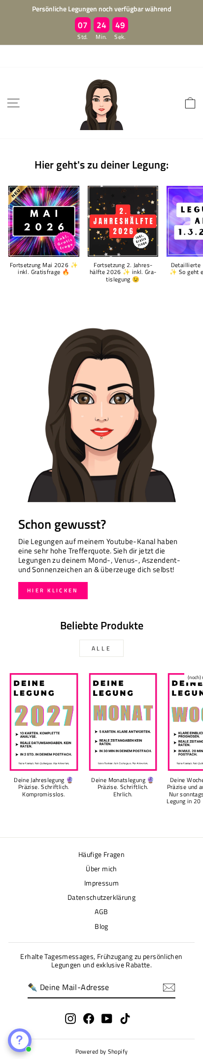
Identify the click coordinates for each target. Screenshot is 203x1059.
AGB (101, 912)
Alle (101, 648)
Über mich (101, 869)
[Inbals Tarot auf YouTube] (107, 1018)
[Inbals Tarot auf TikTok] (125, 1018)
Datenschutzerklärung (101, 897)
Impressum (101, 883)
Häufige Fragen (101, 854)
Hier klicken (53, 590)
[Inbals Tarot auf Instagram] (70, 1018)
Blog (101, 926)
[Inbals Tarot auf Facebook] (88, 1018)
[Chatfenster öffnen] (20, 1040)
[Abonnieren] (169, 987)
